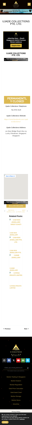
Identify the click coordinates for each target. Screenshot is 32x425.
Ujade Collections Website (16, 116)
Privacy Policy (16, 411)
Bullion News (16, 400)
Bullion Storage (16, 396)
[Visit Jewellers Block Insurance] (16, 12)
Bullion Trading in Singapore (16, 377)
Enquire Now (16, 45)
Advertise (16, 404)
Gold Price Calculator (16, 388)
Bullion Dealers (16, 381)
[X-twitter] (14, 360)
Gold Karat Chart (16, 392)
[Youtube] (18, 360)
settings (22, 419)
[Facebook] (9, 360)
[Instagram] (4, 360)
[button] (4, 4)
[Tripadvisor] (23, 360)
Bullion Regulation (16, 384)
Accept (5, 422)
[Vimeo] (28, 360)
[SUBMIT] (26, 368)
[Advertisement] (16, 78)
